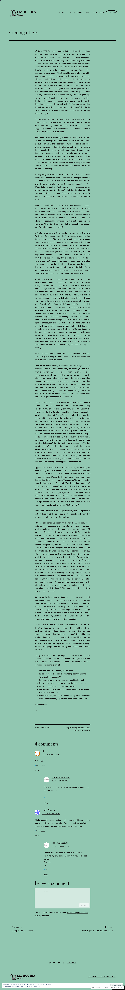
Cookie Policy (37, 986)
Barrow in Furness (84, 728)
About (72, 12)
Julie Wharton (49, 810)
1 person (43, 765)
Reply (37, 770)
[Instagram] (49, 962)
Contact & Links (98, 12)
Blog (87, 12)
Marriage (80, 730)
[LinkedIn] (63, 962)
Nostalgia (87, 730)
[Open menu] (66, 12)
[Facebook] (59, 962)
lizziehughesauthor (61, 777)
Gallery (80, 12)
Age (76, 728)
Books (61, 12)
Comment (84, 905)
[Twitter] (54, 962)
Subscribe (111, 13)
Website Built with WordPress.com (101, 976)
